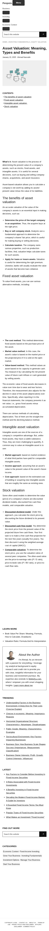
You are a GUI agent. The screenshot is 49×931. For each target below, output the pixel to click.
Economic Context (11, 852)
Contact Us (23, 922)
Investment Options (11, 860)
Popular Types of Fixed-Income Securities (24, 813)
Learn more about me (23, 685)
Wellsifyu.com (35, 679)
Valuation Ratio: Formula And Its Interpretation (25, 641)
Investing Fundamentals (32, 856)
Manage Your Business (30, 860)
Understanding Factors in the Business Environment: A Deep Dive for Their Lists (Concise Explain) (24, 706)
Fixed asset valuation (13, 100)
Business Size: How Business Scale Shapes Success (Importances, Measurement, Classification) (26, 747)
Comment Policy (29, 926)
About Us (32, 922)
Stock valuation (11, 106)
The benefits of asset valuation (17, 97)
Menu (18, 3)
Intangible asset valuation (15, 103)
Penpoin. (7, 3)
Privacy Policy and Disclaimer (23, 924)
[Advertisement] (24, 135)
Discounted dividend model (18, 512)
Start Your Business (11, 864)
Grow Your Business (11, 856)
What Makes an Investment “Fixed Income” (25, 817)
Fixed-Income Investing (29, 852)
